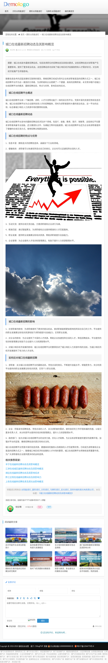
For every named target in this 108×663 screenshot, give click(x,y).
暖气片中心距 (40, 654)
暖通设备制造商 (72, 651)
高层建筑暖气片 (46, 651)
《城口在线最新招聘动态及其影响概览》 (56, 493)
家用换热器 (86, 657)
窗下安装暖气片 (59, 651)
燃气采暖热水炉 (82, 659)
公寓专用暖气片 (64, 654)
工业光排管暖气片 (27, 654)
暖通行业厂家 (70, 659)
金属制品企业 (34, 659)
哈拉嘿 (12, 50)
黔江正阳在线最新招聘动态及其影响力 (23, 477)
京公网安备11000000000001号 (61, 646)
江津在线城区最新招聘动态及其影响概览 (24, 469)
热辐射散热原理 (12, 654)
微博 (49, 507)
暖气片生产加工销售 (93, 654)
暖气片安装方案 (13, 657)
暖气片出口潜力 (33, 651)
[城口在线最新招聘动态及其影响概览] (54, 186)
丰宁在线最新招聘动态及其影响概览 (22, 464)
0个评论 (57, 50)
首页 (6, 11)
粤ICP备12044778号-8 (85, 646)
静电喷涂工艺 (20, 651)
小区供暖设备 (85, 651)
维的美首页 (69, 11)
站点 (39, 507)
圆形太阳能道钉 (35, 11)
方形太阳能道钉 (18, 11)
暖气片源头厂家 (58, 659)
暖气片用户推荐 (26, 657)
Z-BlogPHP (39, 646)
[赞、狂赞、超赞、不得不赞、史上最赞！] (38, 598)
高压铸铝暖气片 (63, 657)
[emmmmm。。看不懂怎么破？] (34, 598)
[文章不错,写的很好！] (31, 598)
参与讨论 (98, 626)
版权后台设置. (24, 646)
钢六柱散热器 (51, 657)
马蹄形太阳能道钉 (53, 11)
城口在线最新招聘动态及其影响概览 (56, 34)
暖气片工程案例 (9, 659)
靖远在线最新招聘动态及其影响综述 (22, 473)
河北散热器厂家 (22, 659)
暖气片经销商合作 (7, 651)
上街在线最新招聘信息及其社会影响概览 (24, 481)
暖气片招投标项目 (78, 654)
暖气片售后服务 (39, 657)
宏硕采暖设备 (76, 657)
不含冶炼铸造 (51, 654)
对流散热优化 (45, 659)
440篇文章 (29, 507)
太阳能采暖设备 (97, 651)
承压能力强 (16, 662)
